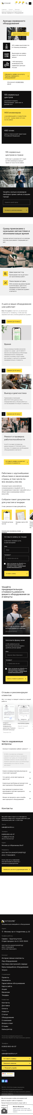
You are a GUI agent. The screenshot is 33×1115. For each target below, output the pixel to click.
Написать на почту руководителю (15, 869)
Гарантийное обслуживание (13, 983)
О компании (6, 1020)
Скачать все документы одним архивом (11, 531)
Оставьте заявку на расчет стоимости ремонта (15, 462)
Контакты (6, 1003)
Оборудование (8, 1017)
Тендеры (5, 995)
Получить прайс (11, 1068)
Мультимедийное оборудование (15, 967)
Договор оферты (7, 1093)
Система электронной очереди (14, 964)
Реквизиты (6, 980)
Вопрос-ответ (7, 1023)
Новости (5, 1011)
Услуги (4, 970)
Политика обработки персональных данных (16, 1037)
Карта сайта (7, 986)
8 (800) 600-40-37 (8, 834)
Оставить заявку (11, 573)
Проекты (5, 977)
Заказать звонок (9, 1063)
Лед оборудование (9, 961)
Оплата (5, 1008)
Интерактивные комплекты (13, 958)
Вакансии (6, 992)
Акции (4, 989)
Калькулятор (7, 1029)
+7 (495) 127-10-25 (8, 837)
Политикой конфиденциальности (16, 566)
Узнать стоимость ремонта (15, 678)
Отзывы (5, 1026)
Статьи (5, 1014)
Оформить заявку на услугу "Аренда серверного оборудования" (15, 75)
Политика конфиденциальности (12, 1036)
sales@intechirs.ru (8, 827)
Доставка (6, 1005)
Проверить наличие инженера (13, 210)
